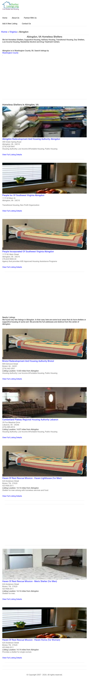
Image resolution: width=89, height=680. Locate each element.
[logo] (10, 5)
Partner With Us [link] (30, 18)
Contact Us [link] (26, 24)
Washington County (10, 53)
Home (4, 31)
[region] (44, 80)
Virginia (13, 31)
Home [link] (4, 18)
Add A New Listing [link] (9, 24)
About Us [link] (15, 18)
